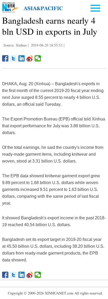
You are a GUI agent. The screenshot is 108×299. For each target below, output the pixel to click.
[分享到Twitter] (13, 58)
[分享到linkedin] (21, 58)
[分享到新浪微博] (29, 58)
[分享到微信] (38, 58)
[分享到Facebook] (5, 58)
